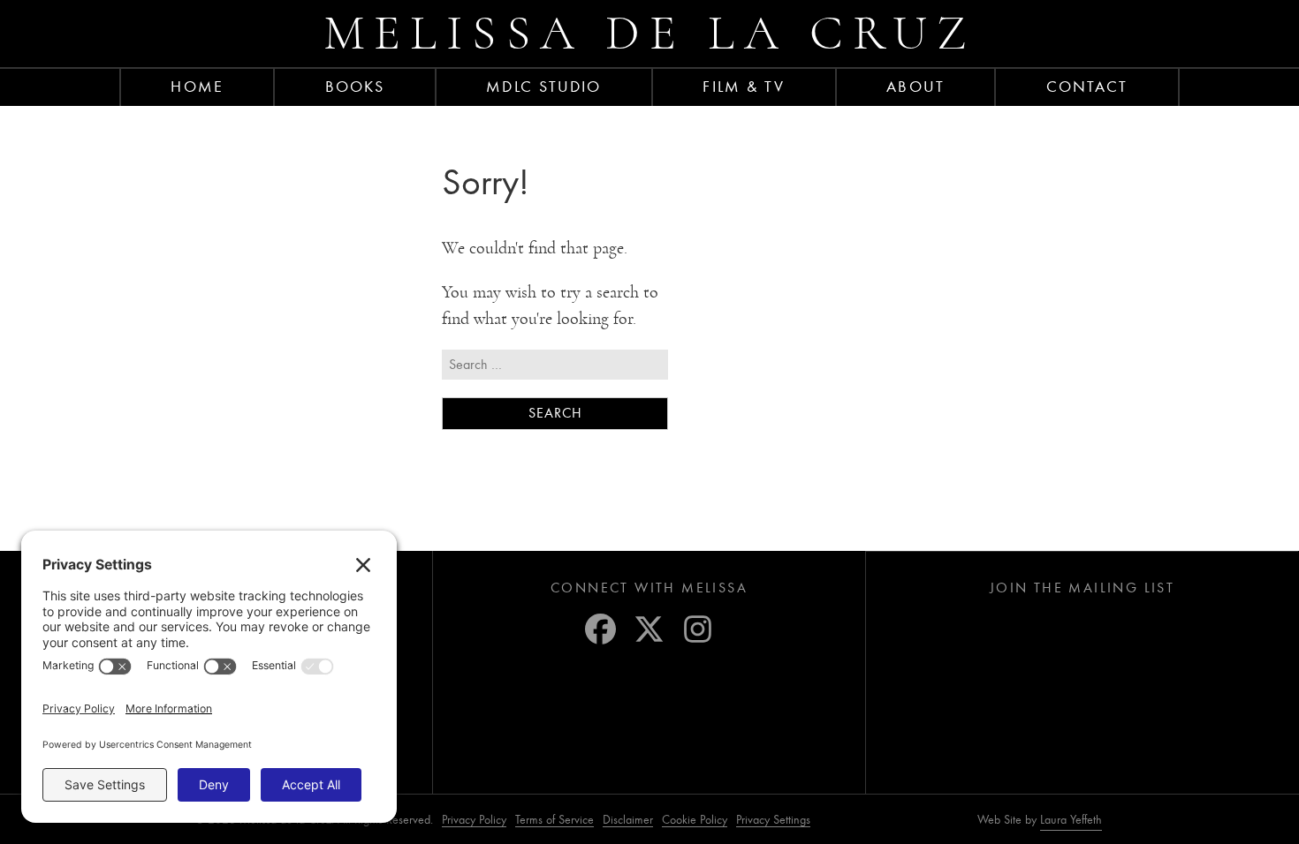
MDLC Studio (543, 86)
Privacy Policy (474, 819)
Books (355, 86)
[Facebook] (600, 629)
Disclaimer (628, 819)
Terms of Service (554, 819)
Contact (1087, 86)
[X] (649, 629)
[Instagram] (697, 629)
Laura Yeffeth (1071, 820)
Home (197, 86)
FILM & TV (744, 86)
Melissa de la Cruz (649, 33)
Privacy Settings (773, 819)
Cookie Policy (694, 819)
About (915, 86)
